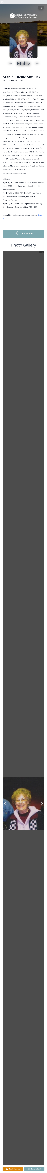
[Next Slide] (42, 803)
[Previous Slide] (5, 803)
